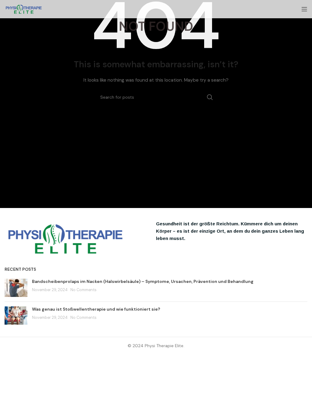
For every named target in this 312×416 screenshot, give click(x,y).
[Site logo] (24, 9)
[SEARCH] (210, 97)
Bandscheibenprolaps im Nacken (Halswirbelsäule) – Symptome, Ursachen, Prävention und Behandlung (143, 281)
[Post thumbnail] (16, 288)
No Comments (83, 289)
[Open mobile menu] (304, 9)
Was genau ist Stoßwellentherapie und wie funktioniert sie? (96, 309)
